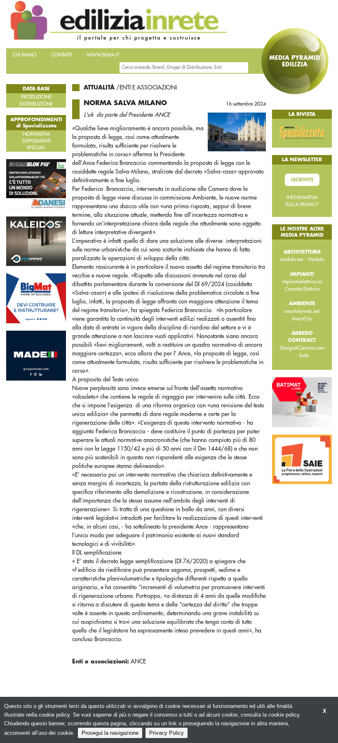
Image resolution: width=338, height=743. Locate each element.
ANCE (138, 661)
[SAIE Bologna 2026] (302, 459)
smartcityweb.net (301, 311)
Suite (304, 355)
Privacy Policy (166, 733)
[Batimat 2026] (302, 401)
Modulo (316, 259)
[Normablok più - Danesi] (36, 183)
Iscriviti (302, 179)
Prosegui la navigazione (110, 733)
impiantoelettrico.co (302, 281)
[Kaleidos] (36, 240)
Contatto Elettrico (302, 289)
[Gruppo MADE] (36, 355)
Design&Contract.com (302, 348)
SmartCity (302, 318)
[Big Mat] (36, 298)
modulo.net (291, 259)
